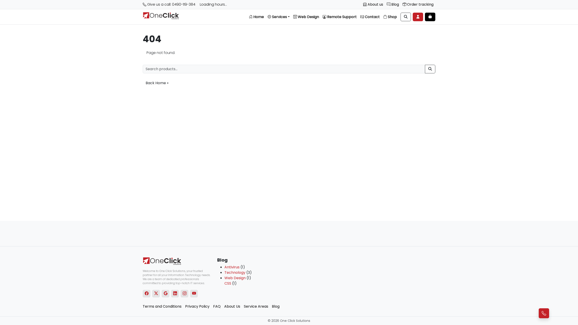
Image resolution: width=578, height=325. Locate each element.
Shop (392, 16)
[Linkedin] (175, 294)
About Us (232, 306)
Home (258, 16)
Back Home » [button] (157, 83)
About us (375, 4)
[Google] (166, 294)
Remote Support (341, 16)
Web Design (308, 16)
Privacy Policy (197, 306)
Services (279, 16)
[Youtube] (194, 294)
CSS (227, 283)
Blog (394, 4)
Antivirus (232, 267)
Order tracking (420, 4)
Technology (234, 272)
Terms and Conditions (162, 306)
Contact (372, 16)
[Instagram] (184, 294)
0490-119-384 (183, 4)
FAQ (217, 306)
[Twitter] (156, 294)
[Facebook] (147, 294)
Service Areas (256, 306)
